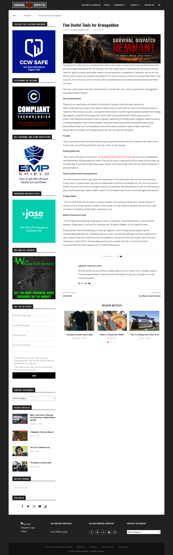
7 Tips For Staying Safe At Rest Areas (144, 334)
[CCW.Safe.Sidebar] (33, 31)
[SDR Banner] (112, 36)
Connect (134, 5)
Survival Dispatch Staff (79, 30)
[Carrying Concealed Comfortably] (79, 321)
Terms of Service (108, 547)
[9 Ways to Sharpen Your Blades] (112, 321)
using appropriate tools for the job (114, 156)
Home (14, 15)
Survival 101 (27, 15)
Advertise (149, 5)
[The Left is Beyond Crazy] (20, 451)
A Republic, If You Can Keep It (42, 432)
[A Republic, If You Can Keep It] (20, 436)
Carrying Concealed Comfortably (79, 334)
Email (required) (19, 335)
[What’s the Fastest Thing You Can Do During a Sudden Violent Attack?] (20, 419)
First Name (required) (21, 315)
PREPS (107, 5)
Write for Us (81, 547)
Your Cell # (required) (21, 345)
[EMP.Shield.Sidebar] (33, 144)
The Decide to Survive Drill (40, 462)
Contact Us (93, 547)
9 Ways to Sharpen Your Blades (112, 334)
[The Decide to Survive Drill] (20, 466)
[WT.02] (33, 257)
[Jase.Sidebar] (33, 201)
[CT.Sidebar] (33, 88)
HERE (57, 531)
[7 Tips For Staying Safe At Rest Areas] (144, 321)
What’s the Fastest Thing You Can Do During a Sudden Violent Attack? (42, 417)
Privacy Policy (123, 547)
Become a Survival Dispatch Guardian (58, 547)
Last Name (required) (21, 325)
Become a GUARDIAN (91, 5)
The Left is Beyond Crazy (40, 447)
